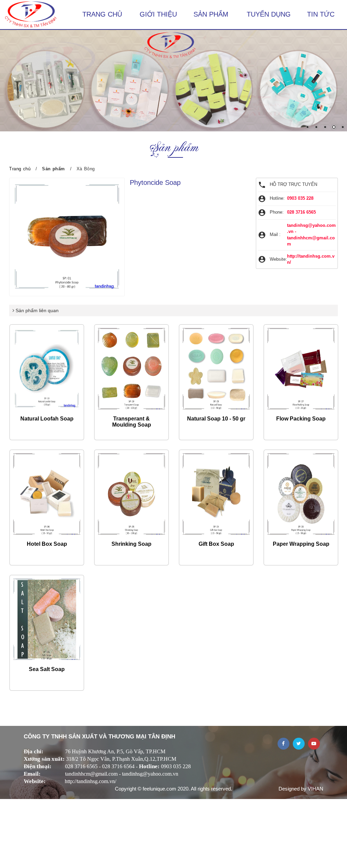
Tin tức (320, 14)
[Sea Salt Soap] (46, 619)
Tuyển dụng (269, 14)
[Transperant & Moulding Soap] (131, 368)
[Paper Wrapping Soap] (300, 494)
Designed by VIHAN (301, 789)
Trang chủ (102, 14)
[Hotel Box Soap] (46, 494)
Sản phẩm (210, 14)
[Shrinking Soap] (131, 494)
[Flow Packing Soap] (300, 368)
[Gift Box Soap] (216, 494)
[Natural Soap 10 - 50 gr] (216, 368)
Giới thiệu (158, 14)
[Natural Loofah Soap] (46, 368)
